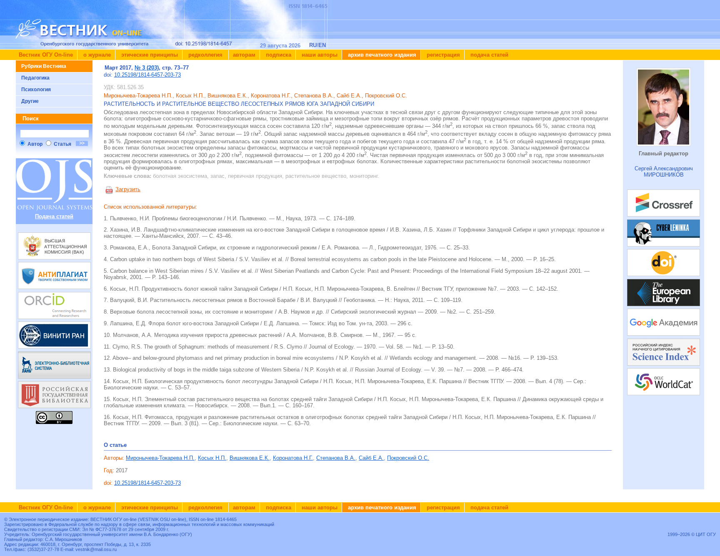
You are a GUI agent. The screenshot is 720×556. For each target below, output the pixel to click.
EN (322, 45)
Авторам (244, 55)
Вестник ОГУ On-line (46, 55)
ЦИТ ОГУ (706, 534)
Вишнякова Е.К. (250, 458)
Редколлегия (205, 55)
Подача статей (488, 55)
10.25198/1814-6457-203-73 (147, 75)
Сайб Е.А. (371, 458)
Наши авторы (319, 55)
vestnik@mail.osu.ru (96, 549)
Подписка (277, 55)
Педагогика (35, 78)
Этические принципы (149, 55)
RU (313, 45)
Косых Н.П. (212, 458)
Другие (30, 101)
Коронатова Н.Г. (293, 458)
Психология (36, 89)
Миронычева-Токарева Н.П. (160, 458)
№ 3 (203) (147, 68)
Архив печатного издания (381, 55)
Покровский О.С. (408, 458)
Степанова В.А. (335, 458)
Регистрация (442, 55)
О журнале (96, 55)
